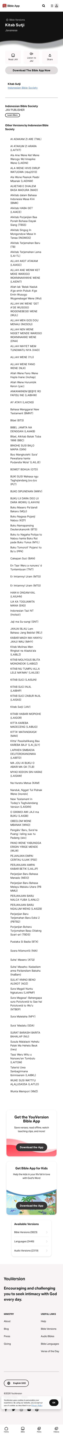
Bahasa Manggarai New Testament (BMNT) (24, 411)
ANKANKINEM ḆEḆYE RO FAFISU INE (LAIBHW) (25, 393)
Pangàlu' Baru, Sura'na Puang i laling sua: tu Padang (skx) (23, 833)
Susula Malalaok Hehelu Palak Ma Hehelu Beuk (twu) (24, 1045)
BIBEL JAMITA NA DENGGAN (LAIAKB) (22, 429)
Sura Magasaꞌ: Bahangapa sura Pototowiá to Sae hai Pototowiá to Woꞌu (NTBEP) (26, 1003)
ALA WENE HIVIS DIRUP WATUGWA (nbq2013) (25, 170)
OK (53, 1402)
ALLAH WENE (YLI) (22, 357)
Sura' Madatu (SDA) (22, 1025)
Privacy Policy (36, 1405)
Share (50, 59)
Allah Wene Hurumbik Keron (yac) (23, 384)
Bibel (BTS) (17, 420)
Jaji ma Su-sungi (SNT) (24, 621)
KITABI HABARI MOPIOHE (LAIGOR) (25, 715)
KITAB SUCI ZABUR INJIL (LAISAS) (25, 697)
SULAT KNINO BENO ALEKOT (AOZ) (23, 981)
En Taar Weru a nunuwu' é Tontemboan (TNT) (26, 567)
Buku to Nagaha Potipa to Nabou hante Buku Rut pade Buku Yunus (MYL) (26, 538)
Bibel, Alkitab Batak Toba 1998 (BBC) (25, 438)
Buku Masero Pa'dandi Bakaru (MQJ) (23, 509)
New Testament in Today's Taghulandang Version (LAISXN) (24, 802)
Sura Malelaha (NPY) (23, 1016)
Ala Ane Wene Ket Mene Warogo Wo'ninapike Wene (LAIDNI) (24, 159)
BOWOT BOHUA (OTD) (24, 469)
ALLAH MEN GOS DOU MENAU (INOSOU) (24, 322)
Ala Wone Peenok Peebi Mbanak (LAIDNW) (24, 179)
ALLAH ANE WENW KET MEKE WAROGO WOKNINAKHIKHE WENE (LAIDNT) (25, 275)
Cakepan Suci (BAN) (22, 558)
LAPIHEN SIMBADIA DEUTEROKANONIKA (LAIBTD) (23, 753)
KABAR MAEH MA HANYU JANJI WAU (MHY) (26, 639)
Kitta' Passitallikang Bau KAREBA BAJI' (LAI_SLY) (25, 742)
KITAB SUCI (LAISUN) (23, 679)
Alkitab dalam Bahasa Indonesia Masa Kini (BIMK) (23, 199)
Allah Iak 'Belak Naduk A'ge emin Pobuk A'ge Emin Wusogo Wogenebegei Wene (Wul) (26, 292)
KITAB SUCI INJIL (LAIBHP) (20, 688)
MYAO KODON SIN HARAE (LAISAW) (26, 773)
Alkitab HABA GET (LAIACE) (21, 210)
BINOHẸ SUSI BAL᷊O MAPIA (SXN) (22, 447)
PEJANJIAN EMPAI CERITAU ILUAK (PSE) (23, 857)
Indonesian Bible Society (23, 87)
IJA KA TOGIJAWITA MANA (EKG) (22, 603)
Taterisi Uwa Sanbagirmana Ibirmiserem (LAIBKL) (23, 1071)
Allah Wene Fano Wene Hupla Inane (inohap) (24, 375)
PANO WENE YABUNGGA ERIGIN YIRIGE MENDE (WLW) (25, 846)
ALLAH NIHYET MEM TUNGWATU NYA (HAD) (25, 348)
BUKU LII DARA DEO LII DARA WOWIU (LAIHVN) (25, 500)
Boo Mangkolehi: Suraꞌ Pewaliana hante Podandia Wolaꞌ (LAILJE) (25, 458)
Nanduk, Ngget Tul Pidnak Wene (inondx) (26, 791)
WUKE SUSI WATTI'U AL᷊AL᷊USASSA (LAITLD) (24, 1082)
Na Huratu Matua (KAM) (25, 783)
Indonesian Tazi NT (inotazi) (22, 612)
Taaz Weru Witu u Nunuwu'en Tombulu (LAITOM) (22, 1058)
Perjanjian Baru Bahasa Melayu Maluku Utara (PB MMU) (25, 886)
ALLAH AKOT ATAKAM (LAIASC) (24, 262)
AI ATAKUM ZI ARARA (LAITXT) (23, 148)
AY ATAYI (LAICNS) (22, 402)
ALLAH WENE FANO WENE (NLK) (22, 366)
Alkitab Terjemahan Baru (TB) (25, 244)
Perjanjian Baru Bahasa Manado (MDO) (24, 875)
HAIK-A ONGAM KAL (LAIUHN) (22, 594)
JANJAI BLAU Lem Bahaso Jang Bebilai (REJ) (26, 630)
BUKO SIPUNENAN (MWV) (26, 491)
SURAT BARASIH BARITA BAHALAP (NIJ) (25, 1034)
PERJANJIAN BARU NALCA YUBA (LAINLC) (24, 897)
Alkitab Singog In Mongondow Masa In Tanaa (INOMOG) (23, 233)
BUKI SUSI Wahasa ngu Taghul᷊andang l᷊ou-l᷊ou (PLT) (24, 480)
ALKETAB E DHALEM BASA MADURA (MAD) (24, 188)
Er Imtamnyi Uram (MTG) (25, 576)
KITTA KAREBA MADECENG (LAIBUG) (24, 724)
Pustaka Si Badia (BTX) (24, 941)
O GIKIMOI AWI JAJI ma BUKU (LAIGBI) (24, 813)
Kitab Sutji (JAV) (20, 706)
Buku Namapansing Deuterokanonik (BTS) (23, 527)
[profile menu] (54, 6)
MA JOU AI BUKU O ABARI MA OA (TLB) (22, 764)
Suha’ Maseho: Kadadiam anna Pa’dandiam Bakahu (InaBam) (25, 970)
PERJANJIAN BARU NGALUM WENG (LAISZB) (26, 906)
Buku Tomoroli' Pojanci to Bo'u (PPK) (26, 549)
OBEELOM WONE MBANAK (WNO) (20, 822)
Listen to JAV (31, 59)
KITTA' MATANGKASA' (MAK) (23, 733)
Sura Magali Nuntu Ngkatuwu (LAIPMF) (22, 990)
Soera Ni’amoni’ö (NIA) (24, 950)
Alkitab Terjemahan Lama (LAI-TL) (25, 253)
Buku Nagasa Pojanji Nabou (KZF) (22, 518)
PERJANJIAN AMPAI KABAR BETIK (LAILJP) (24, 866)
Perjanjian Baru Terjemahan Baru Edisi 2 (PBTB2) (25, 917)
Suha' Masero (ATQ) (22, 959)
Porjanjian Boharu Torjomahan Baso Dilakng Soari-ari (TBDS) (26, 930)
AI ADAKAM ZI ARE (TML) (26, 139)
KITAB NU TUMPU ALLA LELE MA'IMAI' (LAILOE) (25, 670)
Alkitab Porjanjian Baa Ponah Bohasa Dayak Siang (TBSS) (23, 220)
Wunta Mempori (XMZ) (24, 1091)
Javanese (11, 30)
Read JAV (13, 59)
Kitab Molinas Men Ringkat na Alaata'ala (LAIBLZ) (23, 650)
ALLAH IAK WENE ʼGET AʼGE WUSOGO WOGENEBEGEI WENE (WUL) (24, 309)
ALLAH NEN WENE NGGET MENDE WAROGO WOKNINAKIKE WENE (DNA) (26, 335)
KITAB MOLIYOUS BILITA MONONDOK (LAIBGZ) (25, 661)
